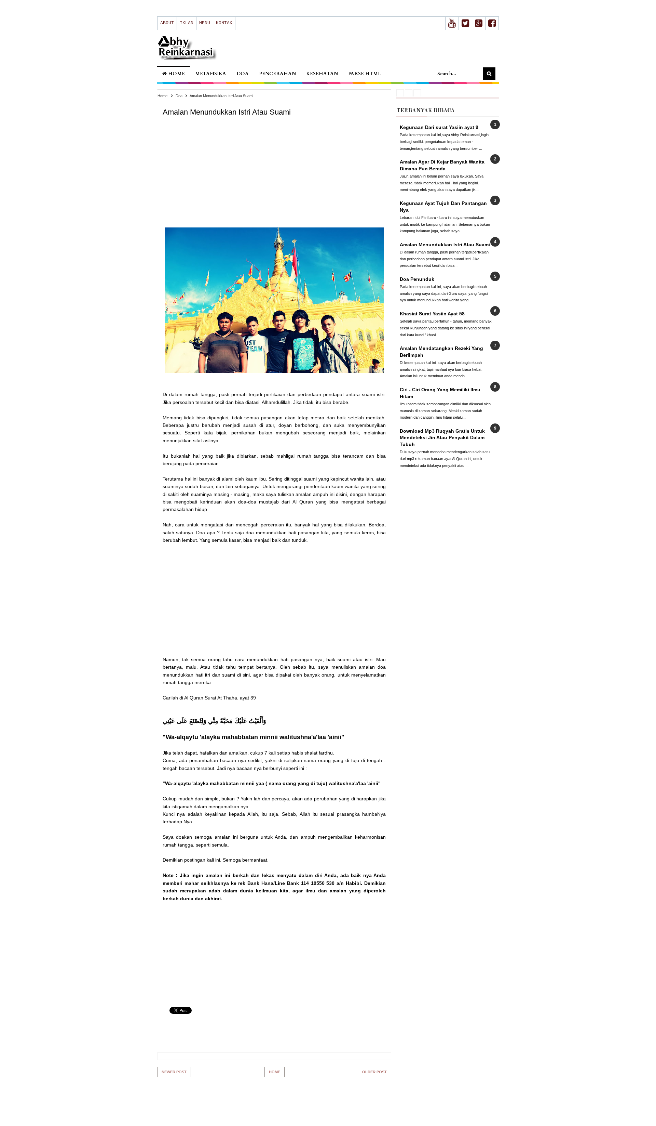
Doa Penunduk (417, 279)
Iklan (186, 23)
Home (176, 73)
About (167, 23)
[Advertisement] (274, 178)
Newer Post (174, 1072)
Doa (242, 73)
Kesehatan (322, 73)
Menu (204, 23)
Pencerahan (277, 73)
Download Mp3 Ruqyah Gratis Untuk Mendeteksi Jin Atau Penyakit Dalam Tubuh (442, 437)
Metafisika (210, 73)
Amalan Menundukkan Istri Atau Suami (445, 244)
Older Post (374, 1072)
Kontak (224, 23)
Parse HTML (364, 73)
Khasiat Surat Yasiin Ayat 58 (432, 313)
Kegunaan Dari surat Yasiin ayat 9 (439, 127)
